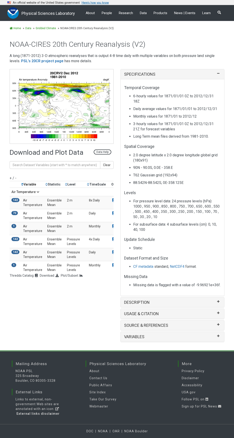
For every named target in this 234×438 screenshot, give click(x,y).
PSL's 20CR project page (42, 61)
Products (160, 13)
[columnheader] (33, 184)
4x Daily (94, 239)
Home (17, 28)
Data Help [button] (102, 152)
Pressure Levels (73, 241)
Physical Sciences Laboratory (48, 13)
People (107, 13)
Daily (92, 213)
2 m (69, 200)
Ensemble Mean (54, 202)
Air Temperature (23, 192)
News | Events (184, 13)
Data (143, 13)
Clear (107, 165)
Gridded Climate (46, 28)
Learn (206, 13)
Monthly (95, 226)
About (90, 13)
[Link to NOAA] (14, 12)
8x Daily (94, 200)
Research (126, 13)
